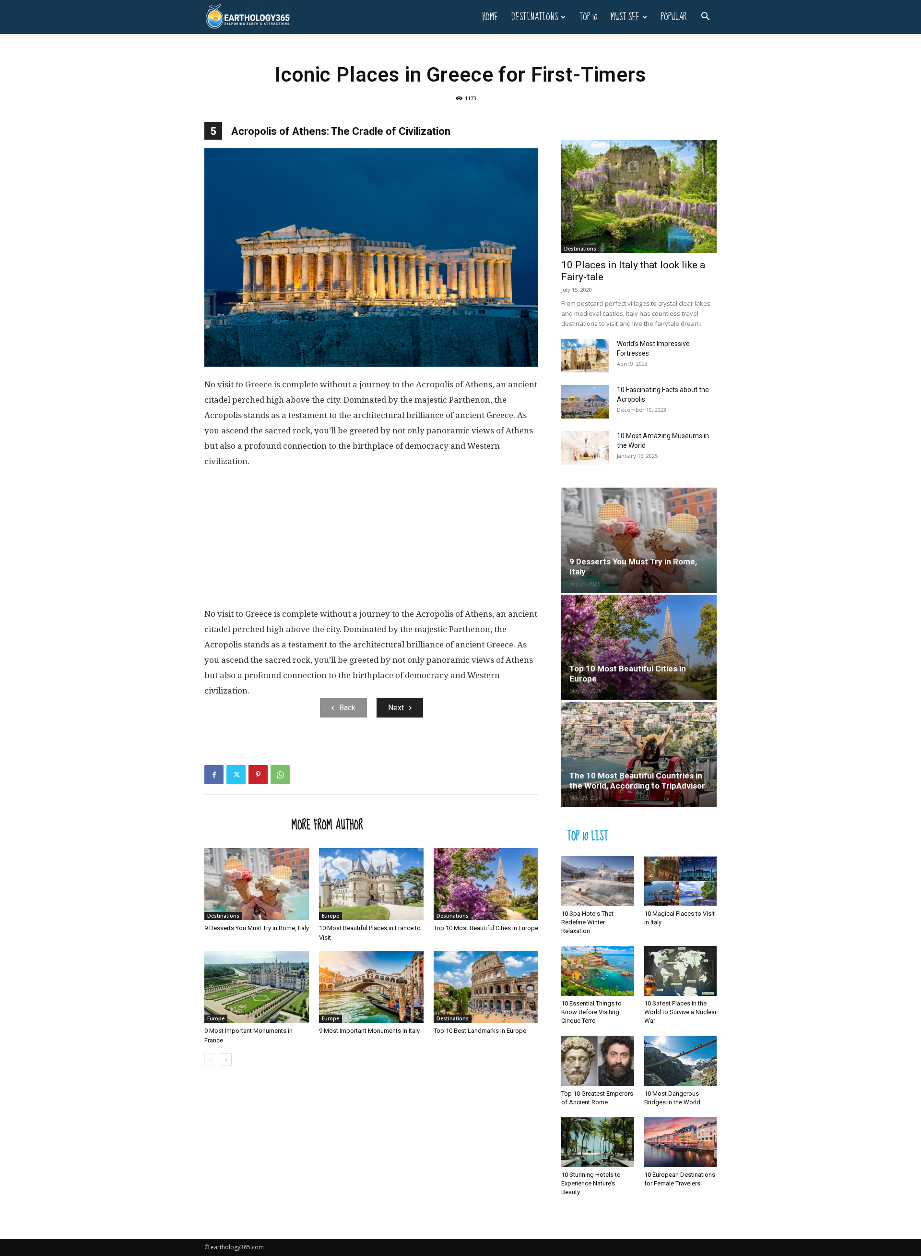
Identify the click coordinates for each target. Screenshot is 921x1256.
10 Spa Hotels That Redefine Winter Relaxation (587, 922)
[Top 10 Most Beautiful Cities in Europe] (486, 884)
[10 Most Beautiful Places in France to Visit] (371, 884)
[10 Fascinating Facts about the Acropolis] (585, 402)
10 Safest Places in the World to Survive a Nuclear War (680, 1012)
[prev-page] (210, 1059)
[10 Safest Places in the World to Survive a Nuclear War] (680, 971)
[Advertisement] (371, 541)
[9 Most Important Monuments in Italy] (371, 987)
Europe (330, 915)
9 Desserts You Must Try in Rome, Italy (256, 928)
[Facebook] (214, 774)
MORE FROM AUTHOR (327, 824)
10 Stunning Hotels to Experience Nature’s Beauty (591, 1183)
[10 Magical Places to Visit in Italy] (680, 881)
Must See (625, 17)
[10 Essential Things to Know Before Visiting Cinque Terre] (597, 971)
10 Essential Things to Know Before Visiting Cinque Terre (591, 1012)
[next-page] (226, 1059)
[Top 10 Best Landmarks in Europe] (486, 987)
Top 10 (588, 17)
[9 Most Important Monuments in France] (256, 987)
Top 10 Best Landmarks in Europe (480, 1030)
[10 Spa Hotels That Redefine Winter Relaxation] (597, 881)
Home (490, 17)
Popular (674, 17)
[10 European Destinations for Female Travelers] (680, 1142)
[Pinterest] (258, 774)
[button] (705, 17)
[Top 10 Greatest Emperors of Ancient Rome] (597, 1061)
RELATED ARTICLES (245, 824)
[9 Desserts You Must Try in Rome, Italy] (256, 884)
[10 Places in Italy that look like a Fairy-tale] (639, 196)
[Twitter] (236, 774)
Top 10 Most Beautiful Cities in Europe (486, 928)
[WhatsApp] (280, 774)
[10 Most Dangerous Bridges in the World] (680, 1061)
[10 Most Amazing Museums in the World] (585, 448)
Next (396, 707)
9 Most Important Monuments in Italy (369, 1030)
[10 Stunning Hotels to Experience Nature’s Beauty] (597, 1142)
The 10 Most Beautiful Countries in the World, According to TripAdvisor (637, 780)
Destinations (534, 17)
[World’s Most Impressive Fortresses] (585, 355)
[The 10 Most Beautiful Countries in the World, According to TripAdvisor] (639, 754)
